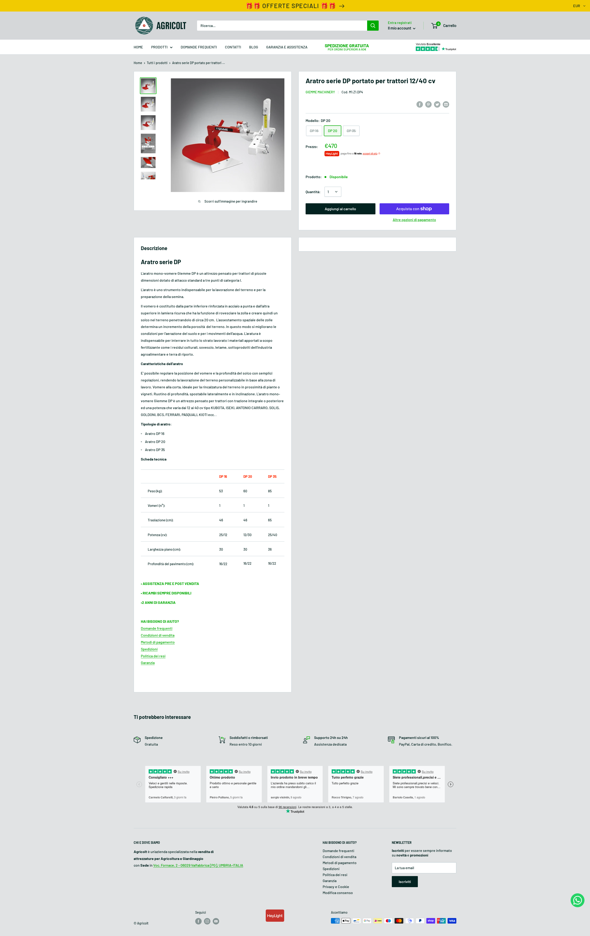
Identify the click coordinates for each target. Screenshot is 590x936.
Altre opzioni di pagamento (414, 219)
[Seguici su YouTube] (216, 921)
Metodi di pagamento (340, 862)
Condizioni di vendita (339, 856)
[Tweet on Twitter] (437, 104)
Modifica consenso (338, 892)
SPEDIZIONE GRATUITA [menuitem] (347, 45)
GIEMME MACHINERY (320, 92)
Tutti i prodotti (157, 63)
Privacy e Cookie (336, 886)
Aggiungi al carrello (340, 209)
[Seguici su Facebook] (198, 921)
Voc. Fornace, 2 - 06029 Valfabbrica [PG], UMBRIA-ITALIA (198, 865)
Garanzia (329, 880)
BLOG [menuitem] (253, 47)
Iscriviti (405, 881)
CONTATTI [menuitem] (233, 47)
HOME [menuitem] (138, 47)
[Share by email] (446, 104)
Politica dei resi (335, 874)
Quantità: (313, 191)
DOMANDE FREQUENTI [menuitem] (199, 47)
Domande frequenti (338, 850)
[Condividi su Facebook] (419, 104)
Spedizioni (331, 868)
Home (138, 63)
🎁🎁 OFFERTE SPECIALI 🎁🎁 (290, 5)
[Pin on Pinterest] (428, 104)
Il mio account (400, 28)
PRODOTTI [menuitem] (159, 47)
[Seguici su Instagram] (207, 921)
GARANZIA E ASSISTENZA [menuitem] (286, 47)
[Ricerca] (373, 26)
